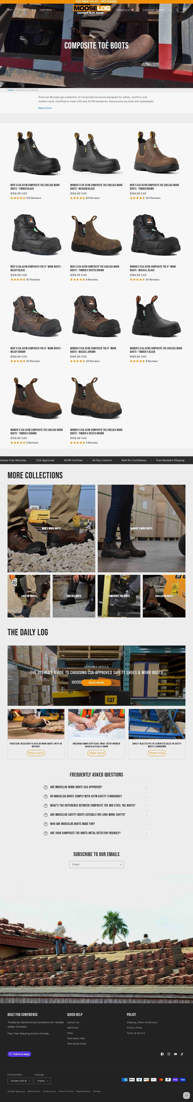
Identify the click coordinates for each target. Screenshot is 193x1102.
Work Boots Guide (76, 1043)
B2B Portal (73, 1027)
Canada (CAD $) (19, 1081)
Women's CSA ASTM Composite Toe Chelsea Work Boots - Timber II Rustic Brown (96, 431)
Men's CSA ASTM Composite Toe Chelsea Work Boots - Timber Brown (154, 186)
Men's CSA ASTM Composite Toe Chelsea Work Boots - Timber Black (35, 186)
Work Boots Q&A (76, 1038)
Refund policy (34, 1091)
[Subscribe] (120, 864)
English (41, 1081)
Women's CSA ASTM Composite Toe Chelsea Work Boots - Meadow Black (96, 186)
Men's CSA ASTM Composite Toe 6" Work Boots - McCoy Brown (36, 350)
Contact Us (73, 1022)
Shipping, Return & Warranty (142, 1022)
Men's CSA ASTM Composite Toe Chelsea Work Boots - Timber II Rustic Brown (94, 268)
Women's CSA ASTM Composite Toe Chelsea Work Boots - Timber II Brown (37, 431)
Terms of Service (136, 1033)
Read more (44, 107)
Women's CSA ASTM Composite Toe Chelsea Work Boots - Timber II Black (156, 350)
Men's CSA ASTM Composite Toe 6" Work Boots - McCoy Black (36, 268)
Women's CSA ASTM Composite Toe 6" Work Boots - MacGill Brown (93, 350)
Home (11, 90)
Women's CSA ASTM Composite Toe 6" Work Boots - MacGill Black (153, 268)
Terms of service (66, 1091)
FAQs (70, 1033)
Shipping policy (83, 1091)
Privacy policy (49, 1091)
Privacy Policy (134, 1027)
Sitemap (96, 1091)
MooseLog (20, 1091)
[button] (11, 10)
